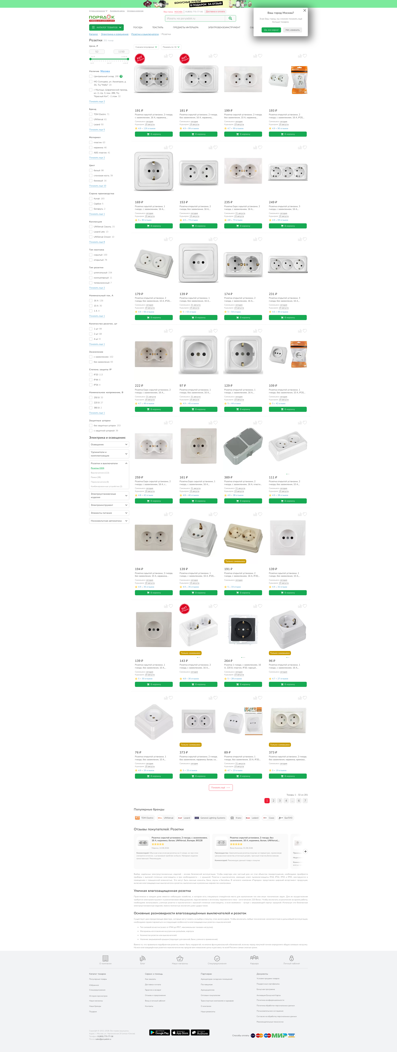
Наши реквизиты (208, 1011)
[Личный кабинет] (291, 958)
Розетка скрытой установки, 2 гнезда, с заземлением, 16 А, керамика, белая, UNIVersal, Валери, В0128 (179, 839)
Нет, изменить (293, 29)
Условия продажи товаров (268, 978)
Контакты (149, 1006)
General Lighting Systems (213, 817)
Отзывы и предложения (155, 995)
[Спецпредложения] (217, 958)
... (292, 801)
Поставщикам (207, 984)
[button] (106, 27)
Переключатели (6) (100, 482)
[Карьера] (254, 957)
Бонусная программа (266, 989)
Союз (271, 817)
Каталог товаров (97, 973)
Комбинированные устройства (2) (106, 486)
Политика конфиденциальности (270, 1000)
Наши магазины (96, 1001)
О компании (206, 1006)
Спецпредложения (97, 990)
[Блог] (142, 958)
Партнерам (206, 973)
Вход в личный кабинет (155, 1001)
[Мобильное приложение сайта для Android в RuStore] (200, 1032)
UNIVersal (168, 817)
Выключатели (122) (100, 472)
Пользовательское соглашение (270, 1011)
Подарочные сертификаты (268, 984)
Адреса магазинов (97, 11)
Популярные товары (98, 979)
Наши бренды (95, 1006)
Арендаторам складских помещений (216, 979)
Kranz (238, 817)
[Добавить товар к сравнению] (166, 56)
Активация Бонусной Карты (269, 995)
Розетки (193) (97, 468)
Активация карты (117, 11)
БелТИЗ (288, 817)
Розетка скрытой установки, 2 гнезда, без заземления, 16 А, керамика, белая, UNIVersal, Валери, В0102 (254, 839)
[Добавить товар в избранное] (171, 56)
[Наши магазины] (180, 958)
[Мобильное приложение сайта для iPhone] (180, 1032)
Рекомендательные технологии (270, 1022)
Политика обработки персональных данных (276, 1005)
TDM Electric (147, 817)
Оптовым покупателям (210, 995)
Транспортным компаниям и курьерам (217, 1001)
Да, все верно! (271, 29)
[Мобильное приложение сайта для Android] (159, 1032)
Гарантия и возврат (153, 990)
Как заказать (150, 979)
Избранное (94, 985)
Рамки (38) (96, 477)
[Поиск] (230, 18)
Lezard (187, 817)
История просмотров (98, 996)
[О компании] (105, 958)
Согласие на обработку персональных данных (277, 1016)
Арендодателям (207, 990)
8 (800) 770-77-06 (194, 11)
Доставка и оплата (215, 11)
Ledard (255, 817)
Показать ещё (218, 787)
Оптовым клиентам (135, 11)
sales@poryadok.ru (103, 1039)
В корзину (156, 134)
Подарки (93, 1011)
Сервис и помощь (154, 973)
